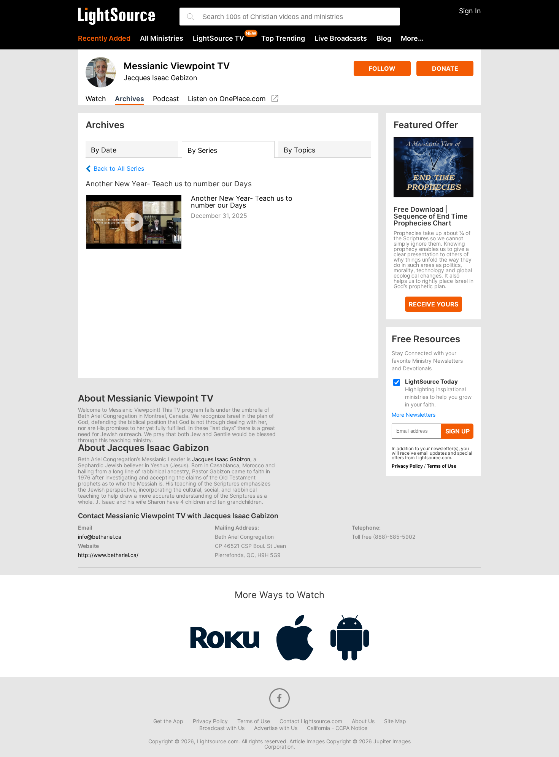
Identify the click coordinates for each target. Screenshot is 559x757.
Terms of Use (441, 466)
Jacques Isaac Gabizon (160, 78)
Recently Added (104, 38)
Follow (382, 68)
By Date (103, 150)
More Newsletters (413, 414)
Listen (227, 99)
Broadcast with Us (222, 728)
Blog (383, 38)
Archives (129, 99)
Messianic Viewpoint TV (177, 65)
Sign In (470, 11)
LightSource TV (218, 38)
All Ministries (161, 38)
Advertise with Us (275, 728)
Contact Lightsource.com (311, 721)
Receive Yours (433, 304)
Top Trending (283, 38)
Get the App (168, 721)
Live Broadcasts (340, 38)
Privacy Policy (407, 466)
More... (412, 38)
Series (202, 150)
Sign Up (457, 431)
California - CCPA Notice (337, 728)
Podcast (166, 99)
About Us (363, 721)
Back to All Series (119, 168)
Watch (96, 99)
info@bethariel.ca (99, 536)
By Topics (299, 150)
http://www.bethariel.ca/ (108, 555)
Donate (445, 68)
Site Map (395, 721)
